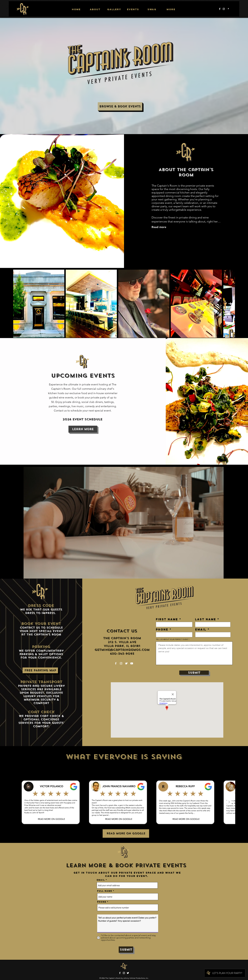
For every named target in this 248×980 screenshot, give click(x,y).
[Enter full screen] (233, 575)
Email (200, 629)
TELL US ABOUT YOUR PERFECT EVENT (172, 639)
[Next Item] (230, 303)
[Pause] (14, 575)
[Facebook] (219, 8)
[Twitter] (126, 663)
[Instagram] (223, 8)
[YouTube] (131, 663)
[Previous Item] (23, 802)
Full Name (104, 891)
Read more (159, 227)
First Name (167, 619)
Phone (162, 629)
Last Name (205, 619)
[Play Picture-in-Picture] (228, 575)
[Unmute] (19, 575)
